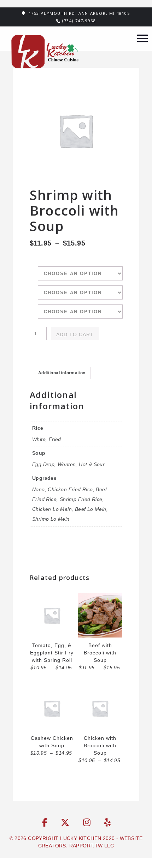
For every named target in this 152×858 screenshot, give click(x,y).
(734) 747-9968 (79, 20)
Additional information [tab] (62, 372)
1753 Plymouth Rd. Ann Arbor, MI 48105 (79, 13)
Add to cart (75, 334)
